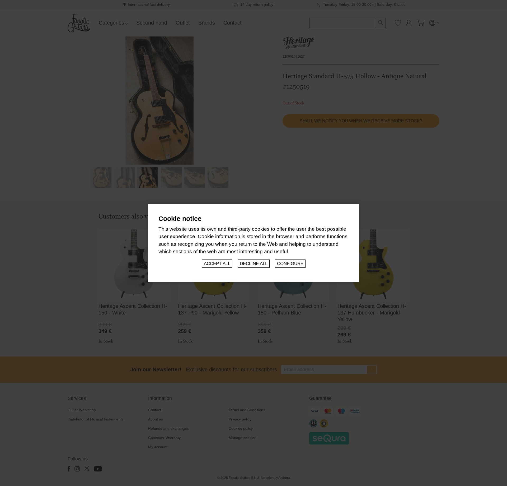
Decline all (253, 263)
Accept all (217, 263)
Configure (290, 263)
